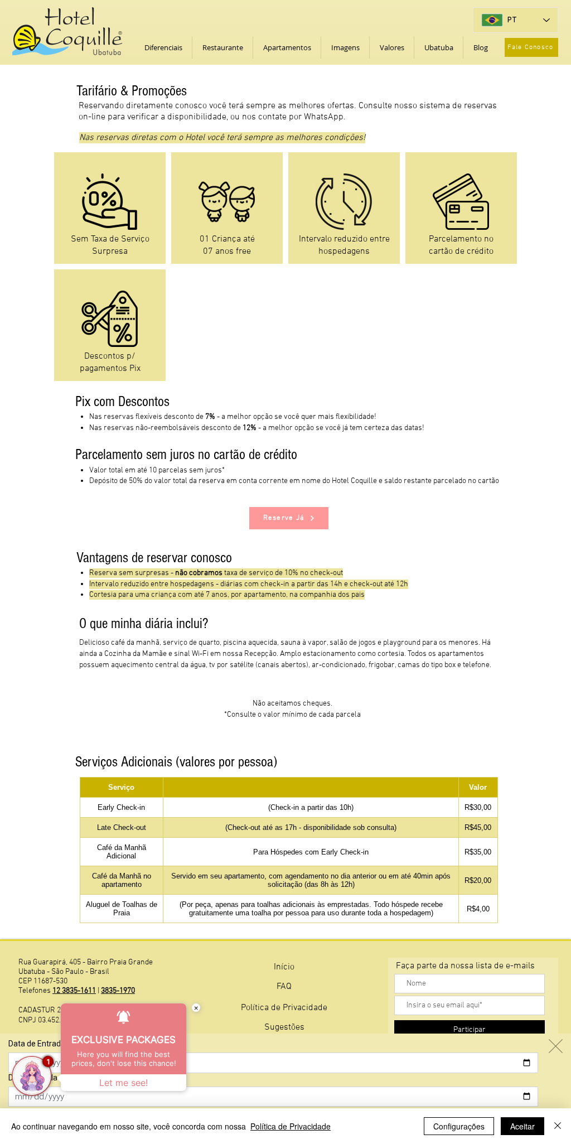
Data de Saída (32, 1077)
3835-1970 (118, 991)
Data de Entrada (36, 1043)
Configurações (459, 1126)
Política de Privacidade (290, 1126)
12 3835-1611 (74, 991)
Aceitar (522, 1126)
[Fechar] (557, 1126)
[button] (163, 47)
